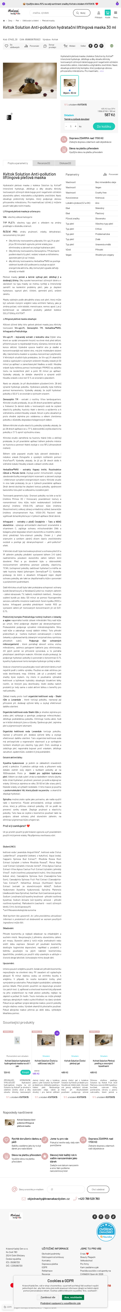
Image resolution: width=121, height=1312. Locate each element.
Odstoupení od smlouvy (53, 1257)
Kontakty (46, 1260)
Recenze (46, 1274)
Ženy (10, 20)
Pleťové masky (48, 20)
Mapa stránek (49, 1307)
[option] (17, 1064)
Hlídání (72, 46)
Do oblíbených (14, 46)
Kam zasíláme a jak (89, 1267)
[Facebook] (94, 1216)
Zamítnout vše (48, 1297)
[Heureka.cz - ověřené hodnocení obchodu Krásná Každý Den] (106, 1240)
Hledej (82, 12)
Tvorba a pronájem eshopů (15, 1307)
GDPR (44, 1267)
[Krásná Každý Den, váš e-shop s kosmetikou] (4, 20)
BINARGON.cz (35, 1307)
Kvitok (55, 39)
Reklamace (47, 1270)
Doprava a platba (50, 1264)
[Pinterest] (101, 1216)
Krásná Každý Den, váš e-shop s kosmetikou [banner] (16, 12)
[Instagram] (107, 1216)
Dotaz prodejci (52, 46)
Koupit (25, 1072)
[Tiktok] (113, 1216)
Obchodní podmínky (51, 1253)
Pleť (17, 20)
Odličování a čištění (31, 20)
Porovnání (34, 46)
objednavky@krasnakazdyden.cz (48, 1198)
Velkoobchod (86, 1260)
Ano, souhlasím (73, 1297)
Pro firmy (84, 1264)
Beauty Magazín (87, 1257)
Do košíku (104, 126)
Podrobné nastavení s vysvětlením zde (60, 1303)
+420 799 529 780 (89, 1198)
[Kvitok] (111, 46)
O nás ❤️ (84, 1253)
